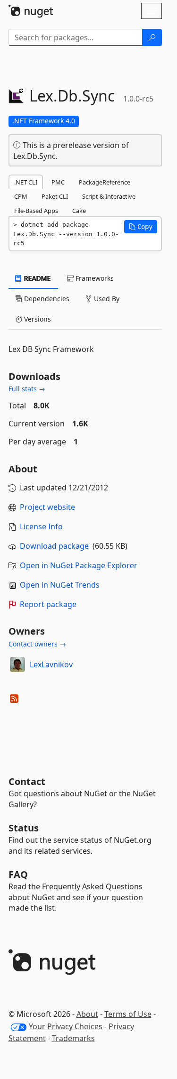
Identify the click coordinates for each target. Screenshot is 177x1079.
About (87, 1014)
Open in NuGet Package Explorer (78, 565)
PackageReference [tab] (104, 182)
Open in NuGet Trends (60, 585)
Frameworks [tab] (94, 278)
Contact (26, 781)
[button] (140, 226)
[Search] (152, 37)
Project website (47, 507)
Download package (54, 546)
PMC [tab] (58, 182)
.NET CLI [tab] (25, 182)
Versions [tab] (36, 318)
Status (23, 827)
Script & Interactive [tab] (108, 196)
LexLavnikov (51, 664)
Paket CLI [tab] (55, 196)
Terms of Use (128, 1014)
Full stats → (26, 388)
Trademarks (73, 1038)
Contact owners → (37, 643)
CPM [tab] (20, 196)
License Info (41, 526)
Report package (48, 604)
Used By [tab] (105, 298)
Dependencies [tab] (45, 298)
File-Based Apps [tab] (36, 210)
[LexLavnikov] (17, 664)
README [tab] (36, 278)
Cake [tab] (79, 210)
